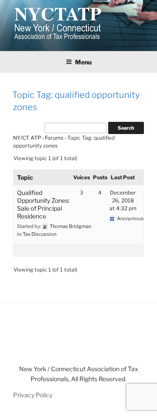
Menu (83, 62)
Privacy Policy (32, 395)
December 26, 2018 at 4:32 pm (123, 200)
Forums (54, 137)
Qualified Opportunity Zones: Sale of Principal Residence (43, 204)
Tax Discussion (39, 234)
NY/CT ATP (27, 137)
